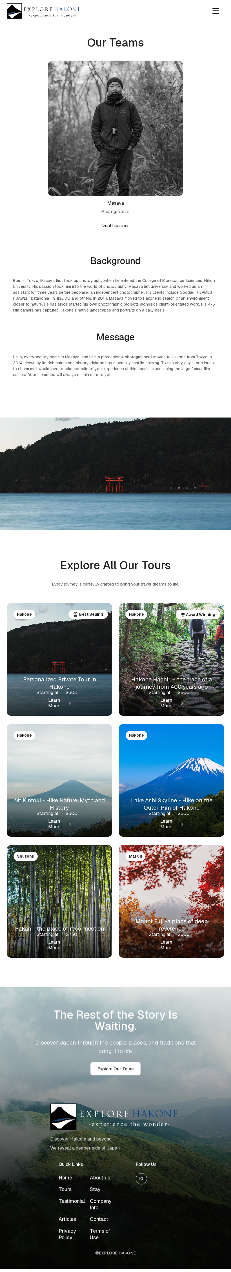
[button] (215, 11)
